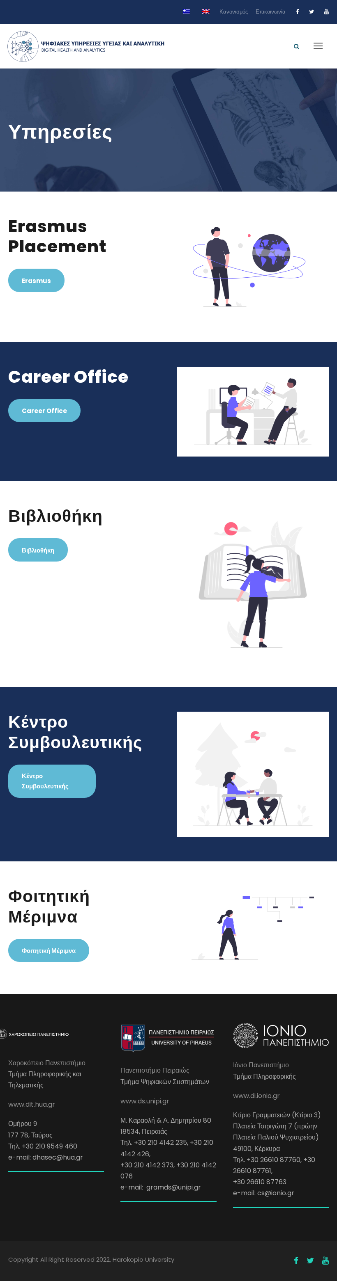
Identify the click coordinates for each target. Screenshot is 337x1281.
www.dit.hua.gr (31, 1104)
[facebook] (297, 12)
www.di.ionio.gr (256, 1096)
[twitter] (311, 12)
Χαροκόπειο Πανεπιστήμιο (46, 1063)
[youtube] (326, 12)
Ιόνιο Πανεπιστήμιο (261, 1065)
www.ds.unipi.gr (144, 1101)
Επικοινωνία (271, 12)
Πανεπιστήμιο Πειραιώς (154, 1070)
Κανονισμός (233, 12)
